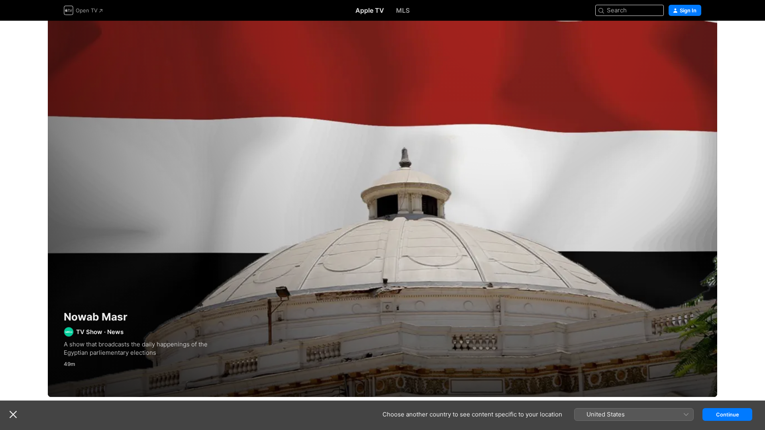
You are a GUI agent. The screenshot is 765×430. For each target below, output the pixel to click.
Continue (727, 414)
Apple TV (369, 10)
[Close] (13, 414)
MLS (403, 10)
